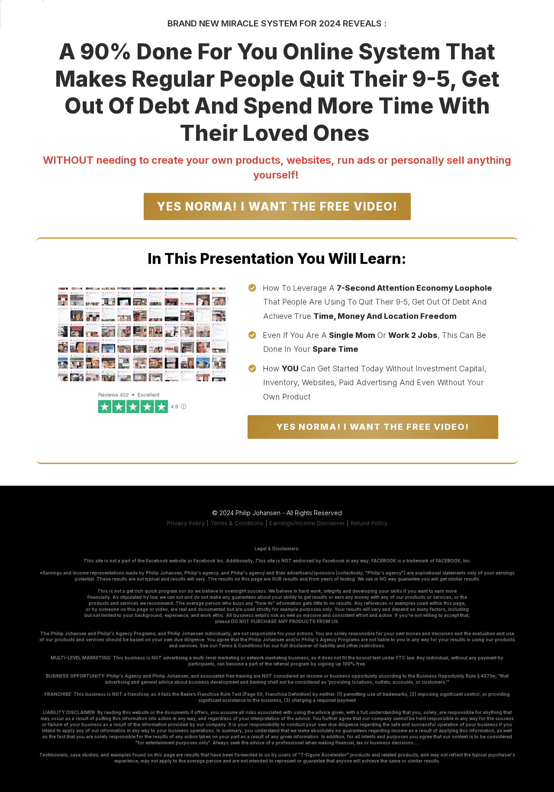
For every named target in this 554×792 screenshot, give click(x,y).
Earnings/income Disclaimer (307, 522)
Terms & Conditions (237, 522)
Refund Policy (369, 522)
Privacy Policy (186, 522)
